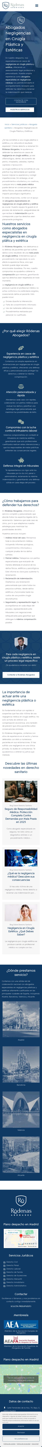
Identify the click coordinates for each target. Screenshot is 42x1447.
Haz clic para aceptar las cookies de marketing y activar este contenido (21, 1379)
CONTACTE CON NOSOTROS (21, 101)
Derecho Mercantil (14, 1279)
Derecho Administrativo (16, 1286)
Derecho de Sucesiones (16, 1275)
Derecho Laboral (13, 1269)
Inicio (7, 124)
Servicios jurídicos (19, 124)
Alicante (21, 1175)
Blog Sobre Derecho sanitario (21, 805)
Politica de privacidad (23, 1443)
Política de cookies (10, 1443)
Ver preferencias (21, 1439)
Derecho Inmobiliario (15, 1282)
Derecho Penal (12, 1265)
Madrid (21, 1040)
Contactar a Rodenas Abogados (21, 675)
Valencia (21, 1130)
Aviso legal (35, 1443)
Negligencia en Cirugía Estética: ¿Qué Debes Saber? (21, 931)
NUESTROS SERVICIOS (19, 110)
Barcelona (21, 1085)
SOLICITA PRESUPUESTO (21, 1306)
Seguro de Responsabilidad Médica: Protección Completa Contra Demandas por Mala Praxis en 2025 (21, 815)
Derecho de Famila (14, 1272)
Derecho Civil (12, 1262)
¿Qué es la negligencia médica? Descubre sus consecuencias (21, 876)
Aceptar (21, 1426)
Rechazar (21, 1432)
